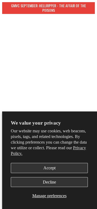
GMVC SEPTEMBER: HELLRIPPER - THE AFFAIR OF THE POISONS (49, 8)
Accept (49, 168)
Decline (49, 182)
